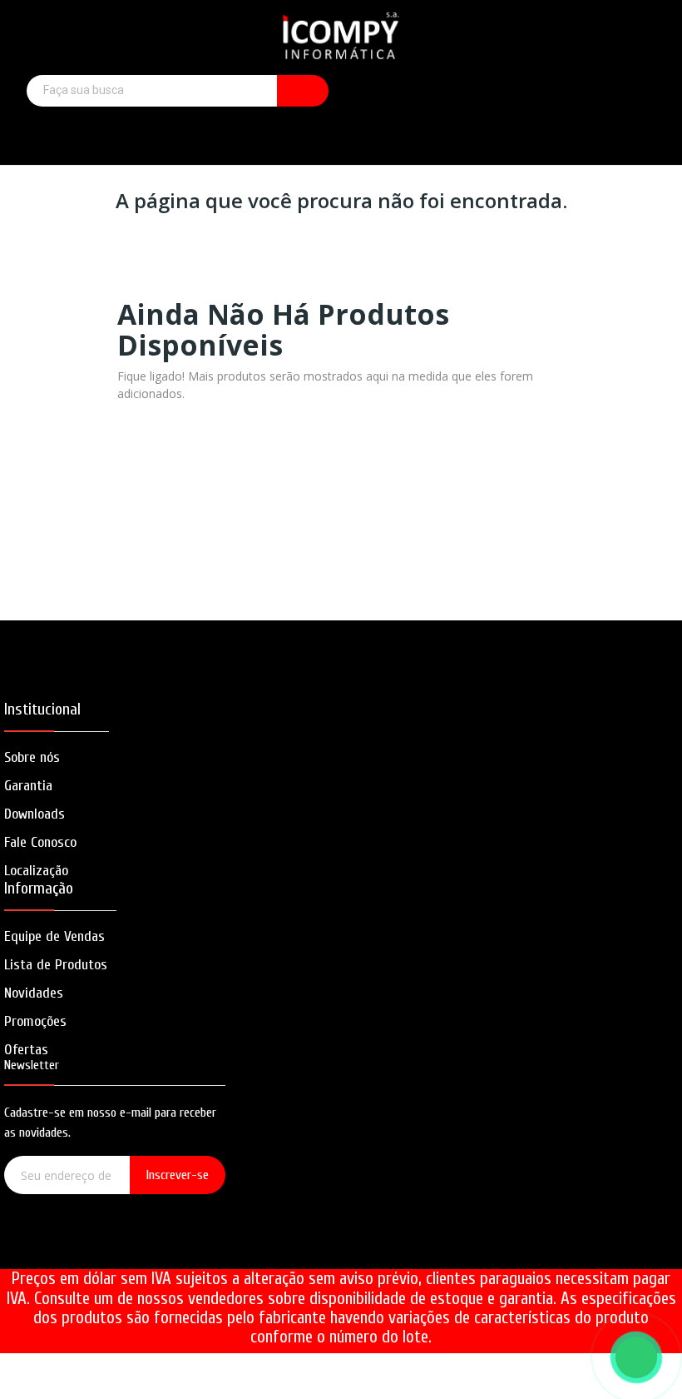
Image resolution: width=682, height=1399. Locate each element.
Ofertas (26, 1049)
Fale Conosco (40, 842)
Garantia (28, 785)
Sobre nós (32, 757)
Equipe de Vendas (54, 936)
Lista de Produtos (55, 964)
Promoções (35, 1021)
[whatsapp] (162, 1248)
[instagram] (115, 1248)
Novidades (33, 993)
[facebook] (67, 1248)
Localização (36, 870)
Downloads (34, 814)
